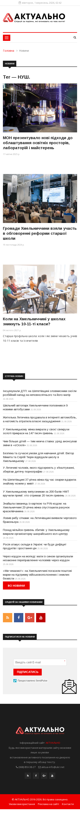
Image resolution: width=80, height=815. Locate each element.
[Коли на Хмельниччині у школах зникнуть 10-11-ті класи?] (40, 289)
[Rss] (28, 777)
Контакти (68, 804)
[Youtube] (52, 777)
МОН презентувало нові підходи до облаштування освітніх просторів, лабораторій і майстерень (38, 143)
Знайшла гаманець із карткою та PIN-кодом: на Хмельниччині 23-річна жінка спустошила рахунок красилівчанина (36, 507)
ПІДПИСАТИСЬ (27, 672)
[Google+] (44, 777)
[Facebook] (36, 777)
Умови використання (22, 804)
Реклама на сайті (48, 804)
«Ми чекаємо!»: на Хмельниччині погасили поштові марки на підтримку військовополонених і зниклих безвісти (37, 574)
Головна (8, 50)
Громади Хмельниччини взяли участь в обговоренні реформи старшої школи (40, 233)
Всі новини (16, 585)
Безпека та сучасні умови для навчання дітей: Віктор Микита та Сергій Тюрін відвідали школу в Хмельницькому (38, 457)
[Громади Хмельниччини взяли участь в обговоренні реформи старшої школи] (40, 198)
